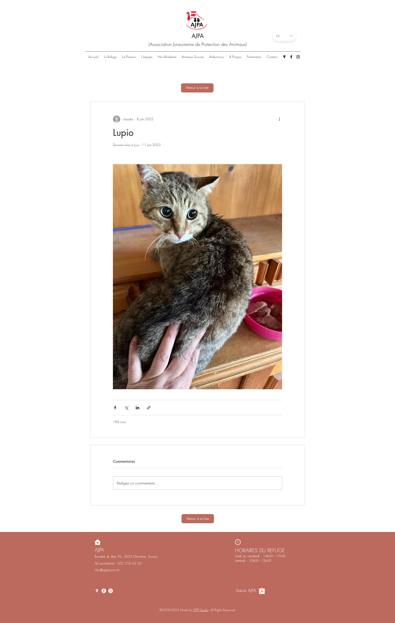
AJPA (198, 35)
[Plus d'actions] (279, 119)
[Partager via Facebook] (115, 407)
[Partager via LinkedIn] (137, 407)
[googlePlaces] (284, 57)
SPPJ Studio (200, 610)
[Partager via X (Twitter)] (126, 407)
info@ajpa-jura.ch (107, 570)
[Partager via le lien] (149, 407)
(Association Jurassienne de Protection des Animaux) (198, 44)
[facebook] (291, 57)
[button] (167, 56)
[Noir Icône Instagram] (298, 57)
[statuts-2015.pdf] (262, 590)
